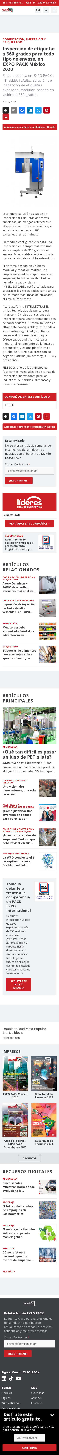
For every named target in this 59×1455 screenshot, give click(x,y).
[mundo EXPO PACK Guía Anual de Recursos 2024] (44, 1120)
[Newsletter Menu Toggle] (38, 10)
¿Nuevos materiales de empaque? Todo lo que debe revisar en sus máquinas (19, 839)
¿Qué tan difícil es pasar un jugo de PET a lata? (29, 754)
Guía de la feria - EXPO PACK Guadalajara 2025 (15, 1144)
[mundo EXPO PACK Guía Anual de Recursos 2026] (44, 1073)
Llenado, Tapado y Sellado (15, 781)
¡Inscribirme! (18, 480)
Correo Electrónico (17, 464)
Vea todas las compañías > (29, 523)
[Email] (14, 110)
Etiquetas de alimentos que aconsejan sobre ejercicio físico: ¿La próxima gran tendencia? (19, 654)
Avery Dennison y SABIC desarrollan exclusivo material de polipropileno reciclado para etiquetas (19, 587)
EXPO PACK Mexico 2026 (15, 1096)
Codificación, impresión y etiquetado (24, 40)
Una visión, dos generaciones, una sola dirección (19, 790)
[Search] (46, 10)
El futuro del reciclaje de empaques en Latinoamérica (18, 1210)
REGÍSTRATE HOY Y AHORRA (19, 984)
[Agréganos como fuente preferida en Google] (6, 117)
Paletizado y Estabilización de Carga (18, 805)
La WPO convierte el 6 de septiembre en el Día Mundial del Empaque (18, 861)
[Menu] (54, 10)
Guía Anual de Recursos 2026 (44, 1096)
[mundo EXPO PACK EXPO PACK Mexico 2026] (15, 1073)
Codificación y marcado (18, 600)
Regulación (10, 623)
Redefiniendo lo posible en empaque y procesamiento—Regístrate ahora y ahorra (19, 544)
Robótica (9, 1248)
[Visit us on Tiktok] (11, 1378)
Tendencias (10, 747)
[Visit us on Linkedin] (4, 1378)
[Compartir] (22, 110)
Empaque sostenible (16, 853)
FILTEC (9, 405)
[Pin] (46, 110)
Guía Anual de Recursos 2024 (44, 1142)
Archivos (29, 1158)
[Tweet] (38, 110)
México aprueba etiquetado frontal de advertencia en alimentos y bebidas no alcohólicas (19, 631)
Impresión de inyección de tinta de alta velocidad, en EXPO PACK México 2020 (19, 608)
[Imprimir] (6, 110)
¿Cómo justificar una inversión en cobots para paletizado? (17, 814)
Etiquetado (10, 646)
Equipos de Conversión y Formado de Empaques (18, 830)
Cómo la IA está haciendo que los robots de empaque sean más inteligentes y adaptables (18, 1256)
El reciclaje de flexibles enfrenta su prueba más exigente (19, 1233)
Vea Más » (9, 1271)
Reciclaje (8, 1202)
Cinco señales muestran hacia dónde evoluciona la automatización (19, 1187)
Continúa (29, 1447)
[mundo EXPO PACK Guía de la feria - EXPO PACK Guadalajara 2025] (15, 1120)
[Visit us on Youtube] (18, 1378)
